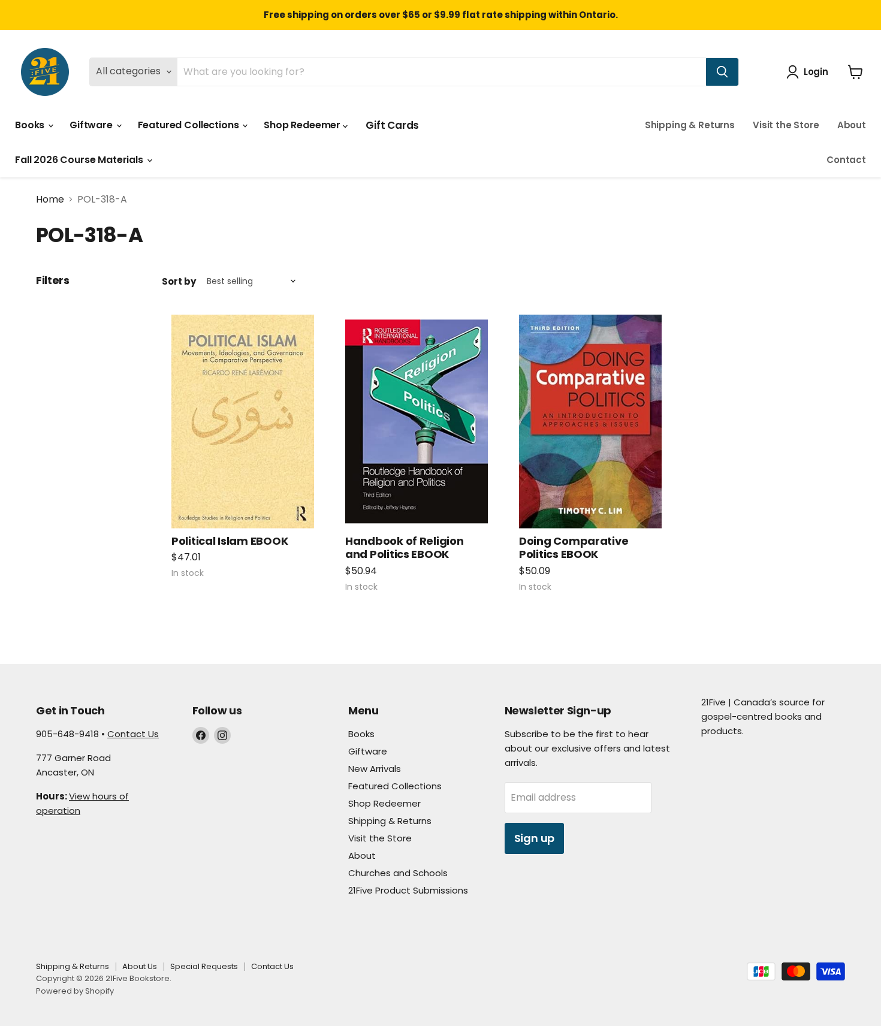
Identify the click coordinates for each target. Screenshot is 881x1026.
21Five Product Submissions (408, 890)
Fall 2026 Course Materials (80, 160)
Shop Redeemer (303, 125)
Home (50, 199)
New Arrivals (374, 768)
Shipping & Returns (690, 125)
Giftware (92, 125)
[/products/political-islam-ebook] (242, 422)
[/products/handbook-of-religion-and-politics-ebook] (416, 422)
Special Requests (204, 966)
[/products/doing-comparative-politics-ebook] (590, 422)
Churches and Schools (398, 873)
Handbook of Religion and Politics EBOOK (404, 547)
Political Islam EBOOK (229, 540)
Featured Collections (190, 125)
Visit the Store (786, 125)
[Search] (722, 72)
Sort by (179, 281)
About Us (139, 966)
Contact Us (133, 734)
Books (31, 125)
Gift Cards (392, 125)
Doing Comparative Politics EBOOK (573, 547)
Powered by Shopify (75, 991)
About (851, 125)
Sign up (534, 838)
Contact (846, 159)
